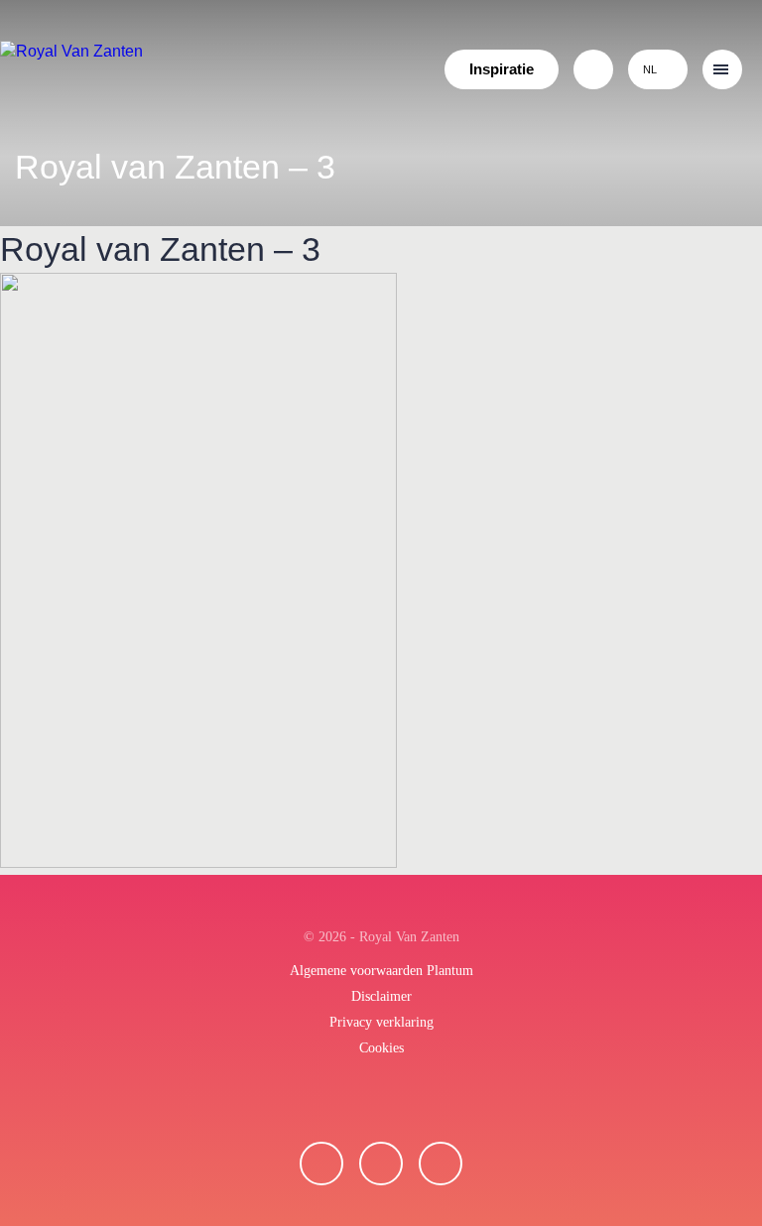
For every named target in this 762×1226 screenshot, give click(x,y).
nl (650, 69)
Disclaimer (381, 996)
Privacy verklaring (381, 1022)
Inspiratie (501, 69)
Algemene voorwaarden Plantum (381, 970)
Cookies (381, 1048)
